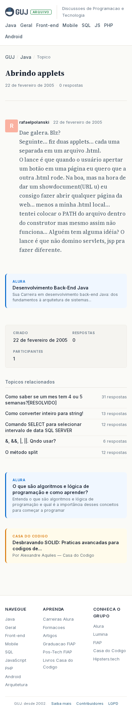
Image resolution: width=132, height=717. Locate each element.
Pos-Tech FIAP (57, 651)
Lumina (100, 634)
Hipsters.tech (106, 658)
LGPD (113, 703)
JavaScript (15, 660)
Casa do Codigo (109, 650)
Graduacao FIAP (59, 643)
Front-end (15, 635)
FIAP (97, 642)
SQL (86, 25)
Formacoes (54, 627)
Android (13, 36)
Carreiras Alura (58, 619)
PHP (108, 25)
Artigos (50, 635)
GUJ (10, 57)
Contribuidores (89, 703)
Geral (26, 25)
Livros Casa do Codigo (58, 663)
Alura (98, 626)
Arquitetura (16, 684)
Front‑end (47, 25)
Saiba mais (61, 703)
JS (97, 25)
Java (10, 25)
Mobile (70, 25)
